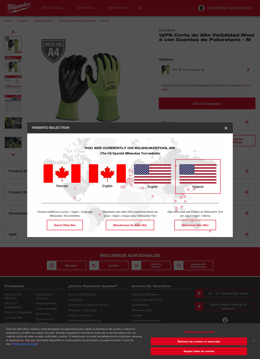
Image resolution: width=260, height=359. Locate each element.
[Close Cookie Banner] (254, 341)
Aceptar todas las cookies (198, 351)
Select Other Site (65, 225)
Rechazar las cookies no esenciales (199, 341)
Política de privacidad (24, 343)
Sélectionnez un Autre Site (130, 225)
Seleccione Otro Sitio (195, 225)
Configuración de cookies (198, 331)
